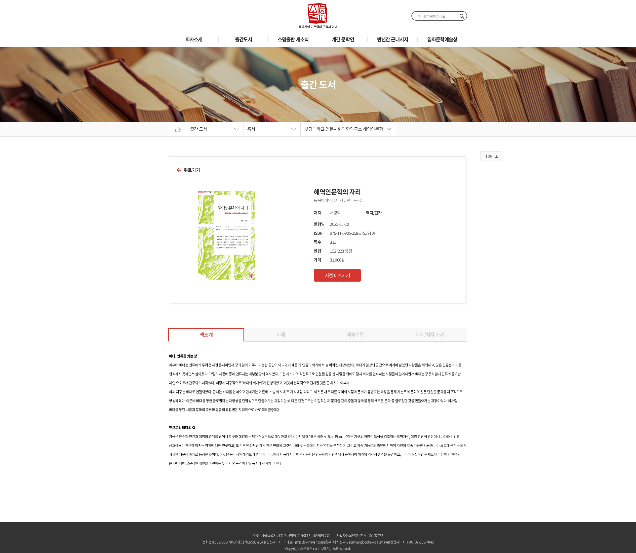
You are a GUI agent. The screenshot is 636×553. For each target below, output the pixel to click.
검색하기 (462, 16)
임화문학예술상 (442, 39)
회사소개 (193, 39)
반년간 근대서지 (392, 39)
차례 (281, 334)
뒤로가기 (192, 170)
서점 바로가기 (337, 275)
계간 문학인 (343, 39)
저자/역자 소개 (429, 334)
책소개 (206, 334)
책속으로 (355, 334)
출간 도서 (198, 129)
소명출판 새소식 (293, 39)
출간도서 (243, 39)
